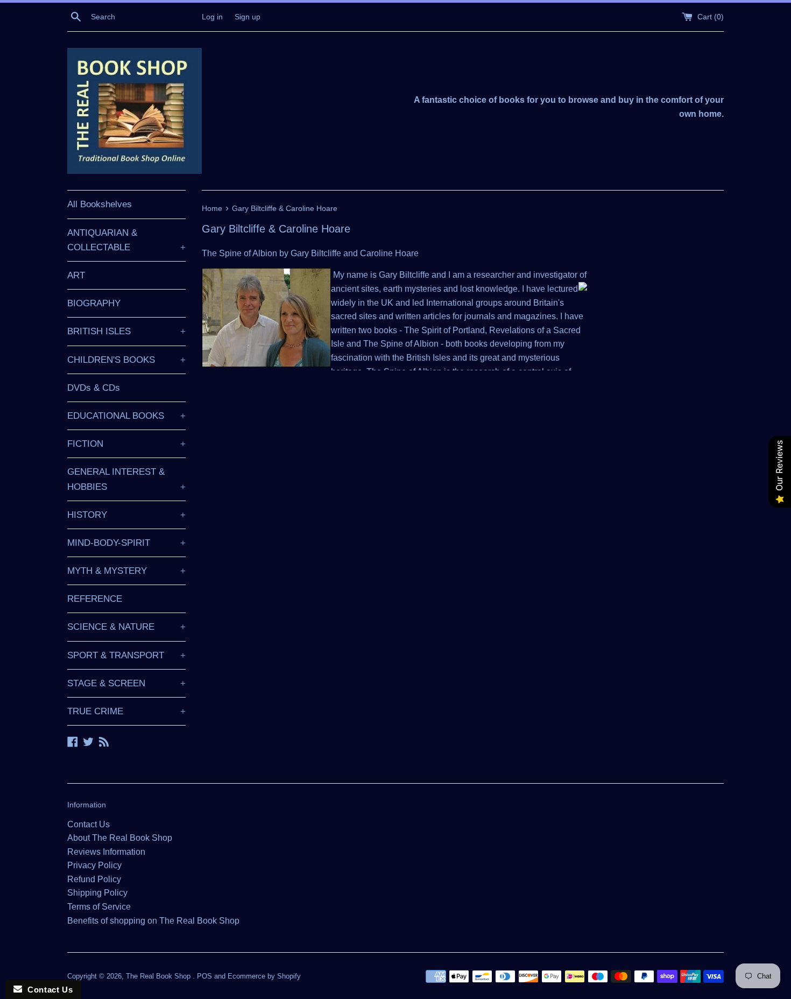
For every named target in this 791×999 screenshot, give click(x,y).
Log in (212, 16)
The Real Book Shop (159, 976)
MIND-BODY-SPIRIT (126, 543)
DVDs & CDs (93, 388)
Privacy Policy (94, 865)
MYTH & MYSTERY (126, 571)
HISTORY (126, 515)
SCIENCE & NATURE (126, 627)
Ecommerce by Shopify (264, 976)
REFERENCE (94, 599)
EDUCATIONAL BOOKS (126, 416)
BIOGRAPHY (94, 303)
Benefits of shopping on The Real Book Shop (153, 920)
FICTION (126, 444)
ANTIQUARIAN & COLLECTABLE (126, 240)
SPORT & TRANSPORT (126, 655)
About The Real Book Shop (119, 837)
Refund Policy (94, 879)
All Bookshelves (99, 204)
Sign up (247, 16)
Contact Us (88, 824)
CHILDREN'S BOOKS (126, 360)
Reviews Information (106, 851)
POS (204, 976)
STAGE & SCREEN (126, 683)
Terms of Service (99, 906)
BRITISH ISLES (126, 331)
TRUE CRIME (126, 711)
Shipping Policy (97, 892)
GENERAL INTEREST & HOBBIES (126, 479)
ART (76, 275)
